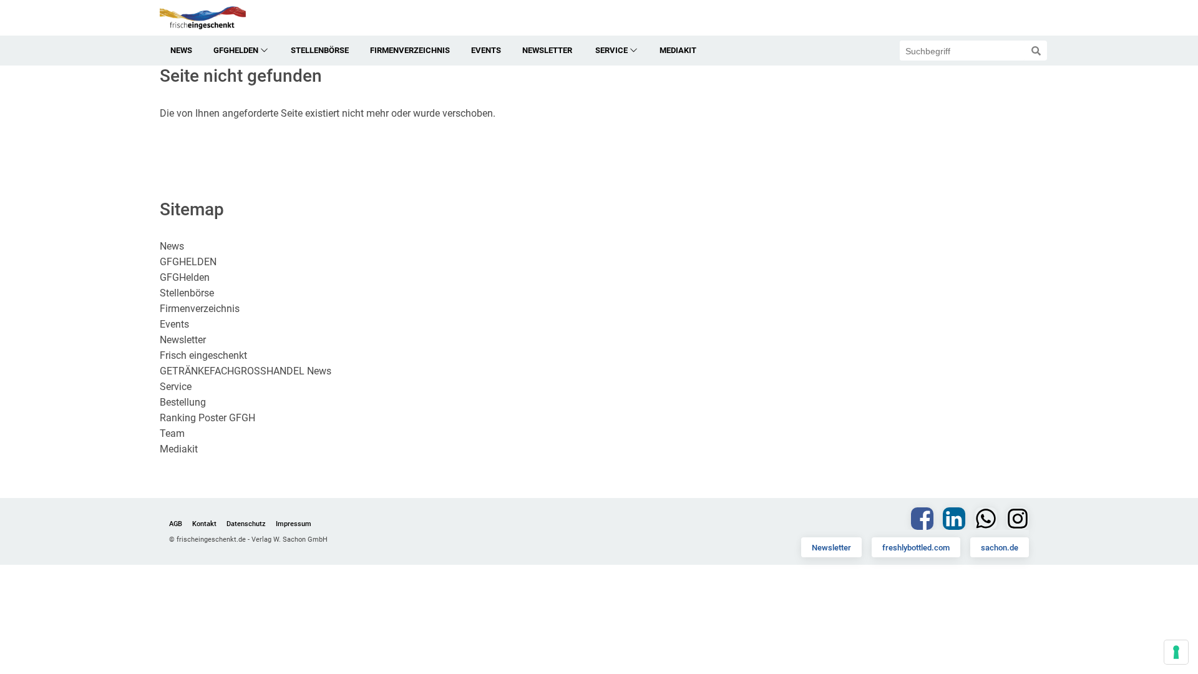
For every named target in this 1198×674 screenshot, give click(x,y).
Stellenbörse (320, 50)
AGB (175, 524)
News (181, 50)
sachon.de (999, 547)
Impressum (293, 524)
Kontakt (204, 524)
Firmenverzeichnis (410, 50)
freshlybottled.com (916, 547)
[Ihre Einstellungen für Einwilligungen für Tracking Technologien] (1176, 652)
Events (486, 50)
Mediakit (678, 50)
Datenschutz (246, 524)
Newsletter (831, 547)
